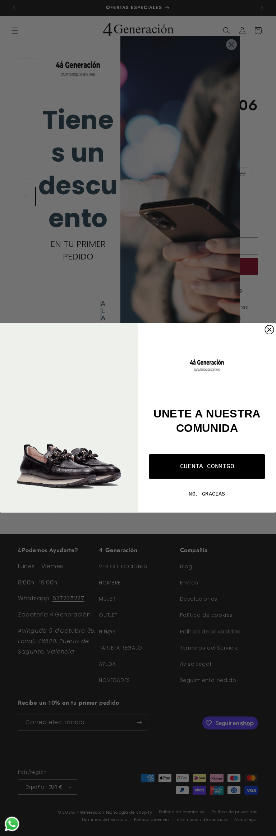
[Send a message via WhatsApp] (12, 823)
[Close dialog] (269, 329)
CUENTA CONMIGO (207, 466)
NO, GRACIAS (207, 494)
